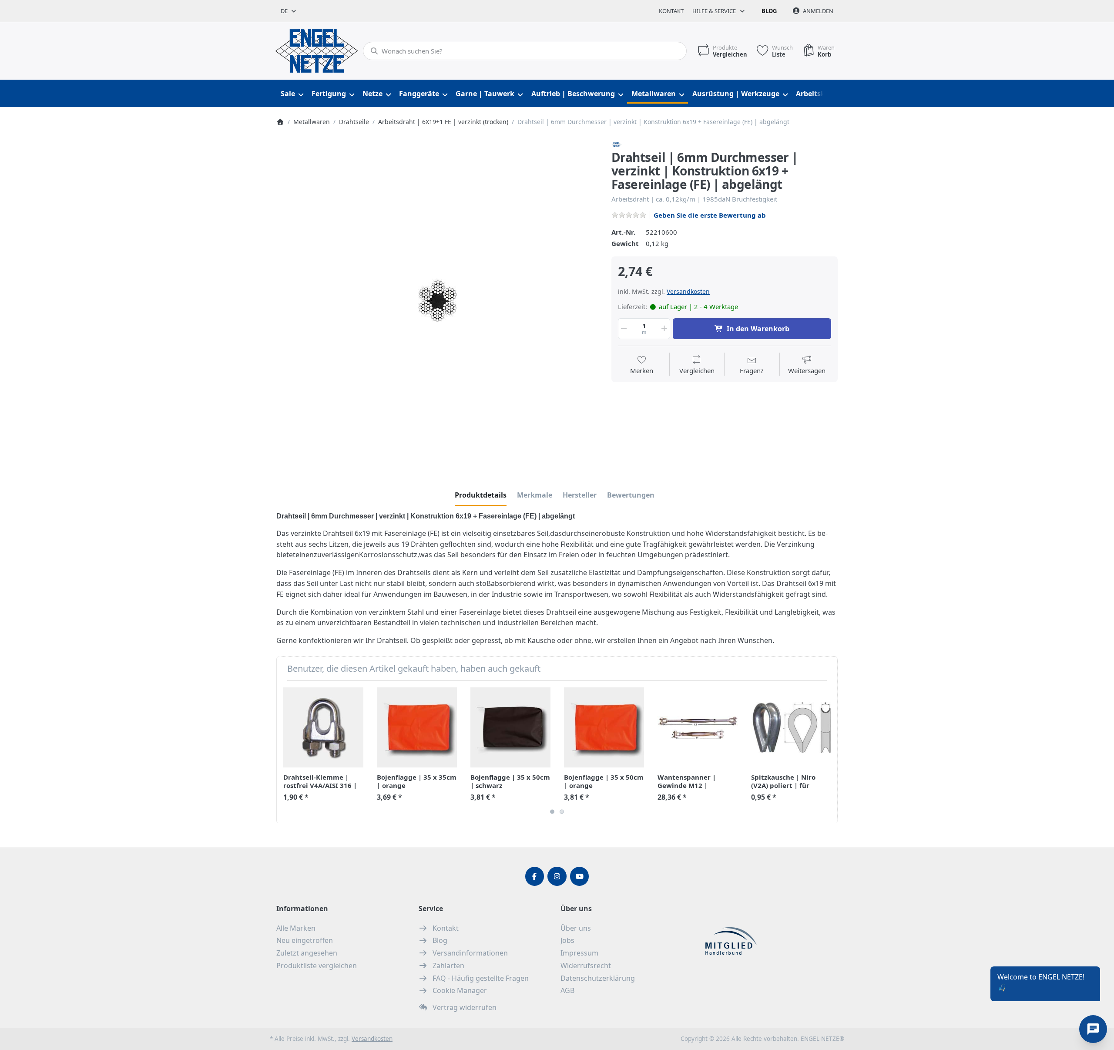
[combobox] (289, 11)
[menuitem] (291, 93)
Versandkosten (688, 291)
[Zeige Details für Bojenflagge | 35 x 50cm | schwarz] (510, 727)
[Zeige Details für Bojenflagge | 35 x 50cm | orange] (604, 727)
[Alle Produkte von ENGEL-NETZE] (616, 143)
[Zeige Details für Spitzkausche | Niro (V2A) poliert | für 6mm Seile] (791, 727)
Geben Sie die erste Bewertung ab (710, 215)
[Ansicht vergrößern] (437, 300)
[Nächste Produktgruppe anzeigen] (827, 752)
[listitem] (437, 300)
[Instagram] (557, 876)
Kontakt (671, 11)
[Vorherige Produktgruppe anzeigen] (286, 752)
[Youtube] (579, 876)
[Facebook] (534, 876)
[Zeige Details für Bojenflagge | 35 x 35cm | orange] (417, 727)
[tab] (481, 495)
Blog (769, 11)
